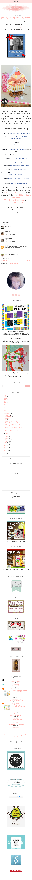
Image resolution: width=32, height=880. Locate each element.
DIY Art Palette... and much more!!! (16, 700)
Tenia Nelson (7, 224)
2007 (5, 453)
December (8, 412)
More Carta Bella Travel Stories (12, 424)
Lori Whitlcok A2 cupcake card (13, 192)
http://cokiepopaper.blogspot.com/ (19, 183)
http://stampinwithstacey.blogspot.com (19, 165)
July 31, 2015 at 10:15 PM (10, 241)
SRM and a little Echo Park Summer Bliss (14, 432)
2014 (5, 442)
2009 (5, 450)
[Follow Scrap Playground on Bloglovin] (16, 797)
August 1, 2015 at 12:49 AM (10, 249)
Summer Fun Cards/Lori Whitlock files (14, 429)
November (8, 413)
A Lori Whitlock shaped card (11, 430)
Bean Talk (15, 722)
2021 (5, 402)
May (6, 435)
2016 (5, 409)
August (7, 418)
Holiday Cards (16, 372)
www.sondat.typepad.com (20, 154)
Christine (7, 231)
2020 (5, 404)
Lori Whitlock (16, 684)
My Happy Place (15, 703)
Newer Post (4, 260)
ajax (5, 245)
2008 (5, 452)
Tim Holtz (15, 680)
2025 (5, 396)
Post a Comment (6, 258)
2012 (5, 445)
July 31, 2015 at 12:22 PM (10, 234)
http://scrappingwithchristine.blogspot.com (20, 133)
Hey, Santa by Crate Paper (16, 719)
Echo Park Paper (15, 713)
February (7, 439)
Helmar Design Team (16, 699)
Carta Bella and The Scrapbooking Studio (14, 425)
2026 (5, 395)
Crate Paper (15, 718)
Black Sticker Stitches (16, 202)
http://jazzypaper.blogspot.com (19, 158)
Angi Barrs (7, 252)
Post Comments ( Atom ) (13, 263)
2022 (5, 401)
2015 (5, 410)
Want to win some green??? (16, 338)
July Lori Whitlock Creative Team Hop (13, 427)
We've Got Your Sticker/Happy (14, 200)
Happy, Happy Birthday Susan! (12, 421)
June (6, 433)
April (6, 436)
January (7, 441)
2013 (5, 444)
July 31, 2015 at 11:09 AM (10, 227)
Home (16, 260)
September (8, 416)
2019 (5, 406)
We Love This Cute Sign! (15, 715)
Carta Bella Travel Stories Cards (12, 422)
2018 (5, 407)
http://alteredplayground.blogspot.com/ (17, 149)
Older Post (28, 260)
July (6, 419)
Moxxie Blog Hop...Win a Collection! (16, 331)
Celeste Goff (7, 238)
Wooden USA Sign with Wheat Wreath (15, 724)
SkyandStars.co (21, 877)
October (7, 415)
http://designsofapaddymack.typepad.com (20, 162)
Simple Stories (15, 727)
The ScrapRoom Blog (16, 688)
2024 (5, 398)
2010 (5, 449)
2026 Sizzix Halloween (16, 681)
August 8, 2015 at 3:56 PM (10, 255)
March (7, 438)
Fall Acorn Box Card (15, 685)
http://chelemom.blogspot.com (19, 169)
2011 (5, 447)
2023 (5, 399)
